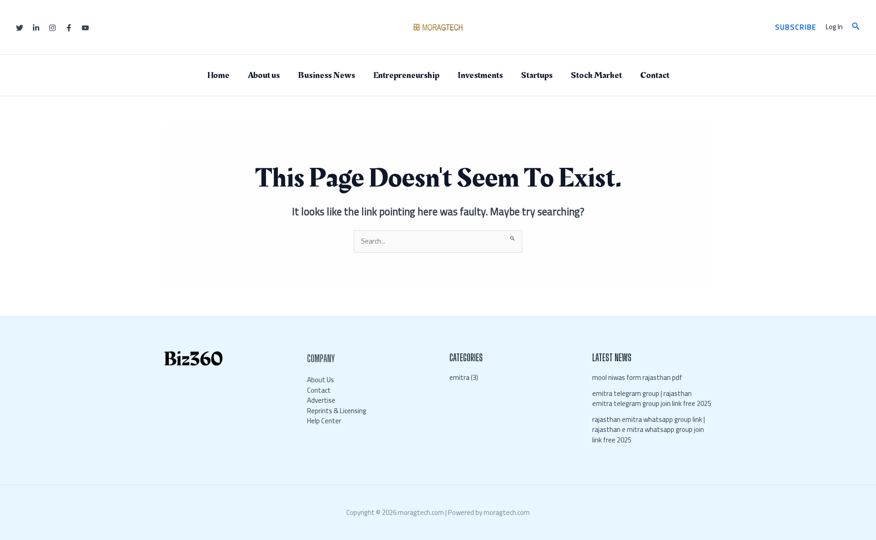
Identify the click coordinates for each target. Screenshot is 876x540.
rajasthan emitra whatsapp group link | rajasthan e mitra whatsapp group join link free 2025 (648, 430)
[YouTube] (85, 27)
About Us (320, 379)
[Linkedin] (36, 27)
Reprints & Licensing (336, 410)
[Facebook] (69, 27)
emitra (459, 377)
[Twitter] (19, 27)
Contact (319, 390)
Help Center (324, 420)
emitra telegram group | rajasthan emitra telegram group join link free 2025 (651, 398)
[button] (796, 27)
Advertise (321, 400)
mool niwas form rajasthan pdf (637, 377)
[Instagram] (52, 27)
